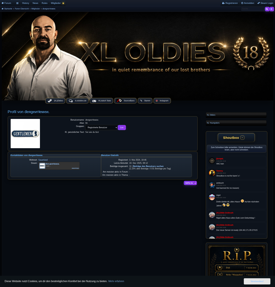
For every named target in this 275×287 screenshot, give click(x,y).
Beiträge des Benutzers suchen (148, 166)
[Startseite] (137, 55)
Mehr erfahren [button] (116, 281)
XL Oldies (211, 115)
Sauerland (43, 160)
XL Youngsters (213, 123)
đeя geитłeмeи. (52, 164)
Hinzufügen (75, 168)
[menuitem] (7, 3)
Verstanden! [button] (257, 281)
